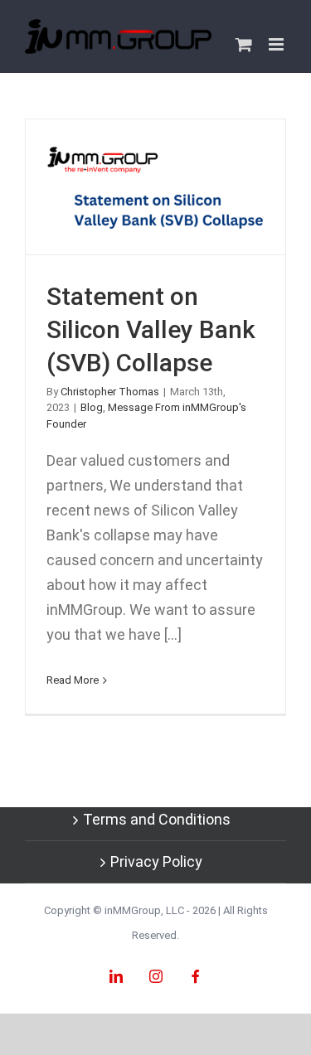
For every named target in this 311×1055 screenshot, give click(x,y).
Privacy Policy (156, 861)
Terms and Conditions (157, 819)
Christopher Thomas (110, 391)
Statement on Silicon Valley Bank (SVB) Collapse (155, 187)
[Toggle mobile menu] (277, 44)
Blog (91, 407)
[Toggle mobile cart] (244, 44)
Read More (72, 680)
